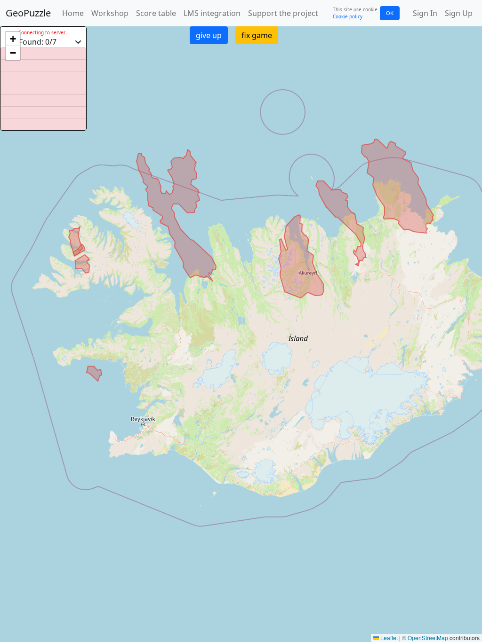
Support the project (283, 13)
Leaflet (388, 638)
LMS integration (212, 13)
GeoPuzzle (28, 13)
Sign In (425, 13)
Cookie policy (347, 16)
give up (209, 35)
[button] (13, 39)
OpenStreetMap (428, 638)
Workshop (110, 13)
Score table (156, 13)
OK (390, 12)
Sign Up (459, 13)
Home (73, 13)
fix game (256, 35)
